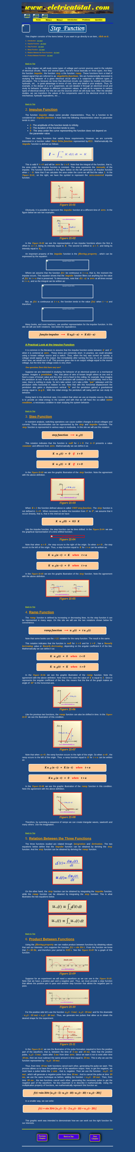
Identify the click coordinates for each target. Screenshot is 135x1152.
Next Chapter (95, 1137)
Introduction (72, 20)
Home (38, 20)
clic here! (40, 41)
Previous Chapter (42, 1137)
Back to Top (30, 64)
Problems (86, 20)
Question (98, 20)
